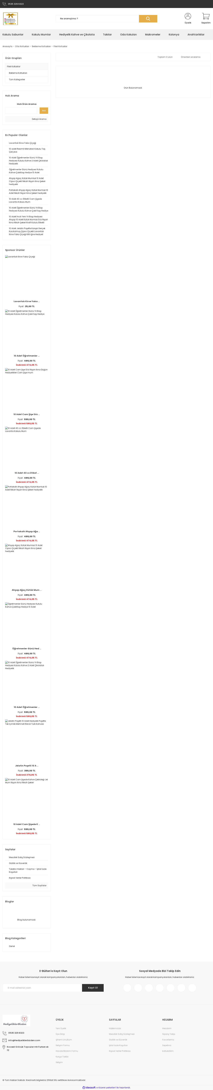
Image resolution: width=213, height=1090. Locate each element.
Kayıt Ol (93, 987)
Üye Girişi (60, 1034)
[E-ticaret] (106, 1087)
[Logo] (10, 18)
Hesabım (166, 1028)
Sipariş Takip (168, 1034)
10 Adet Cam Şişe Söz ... (26, 414)
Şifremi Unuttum (64, 1039)
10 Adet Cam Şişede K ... (26, 824)
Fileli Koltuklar (60, 46)
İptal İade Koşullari (118, 1045)
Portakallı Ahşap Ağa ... (26, 531)
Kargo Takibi (62, 1056)
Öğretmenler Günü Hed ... (26, 648)
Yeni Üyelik (61, 1028)
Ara (44, 110)
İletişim (59, 1062)
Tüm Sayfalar (39, 885)
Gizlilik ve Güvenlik (118, 1039)
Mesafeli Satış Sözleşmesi (122, 1034)
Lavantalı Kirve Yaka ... (27, 301)
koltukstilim (168, 1051)
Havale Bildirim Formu (67, 1051)
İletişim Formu (63, 1045)
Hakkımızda (115, 1028)
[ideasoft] (89, 1087)
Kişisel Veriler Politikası (120, 1051)
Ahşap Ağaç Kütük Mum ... (26, 590)
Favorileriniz (168, 1039)
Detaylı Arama (38, 119)
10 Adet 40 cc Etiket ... (27, 472)
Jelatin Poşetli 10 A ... (26, 765)
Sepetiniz (166, 1045)
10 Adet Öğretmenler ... (26, 355)
